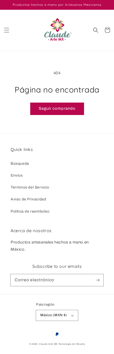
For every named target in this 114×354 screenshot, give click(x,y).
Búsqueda (20, 163)
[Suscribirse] (97, 280)
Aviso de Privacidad (28, 199)
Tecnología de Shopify (72, 344)
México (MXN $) (53, 315)
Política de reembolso (30, 211)
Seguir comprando (57, 108)
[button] (6, 30)
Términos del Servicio (30, 187)
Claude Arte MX (48, 344)
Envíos (17, 175)
